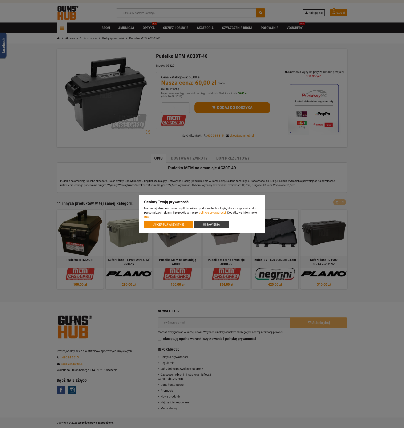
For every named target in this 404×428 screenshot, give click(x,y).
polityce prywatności (212, 212)
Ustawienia (211, 224)
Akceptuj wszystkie (168, 224)
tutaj (147, 216)
